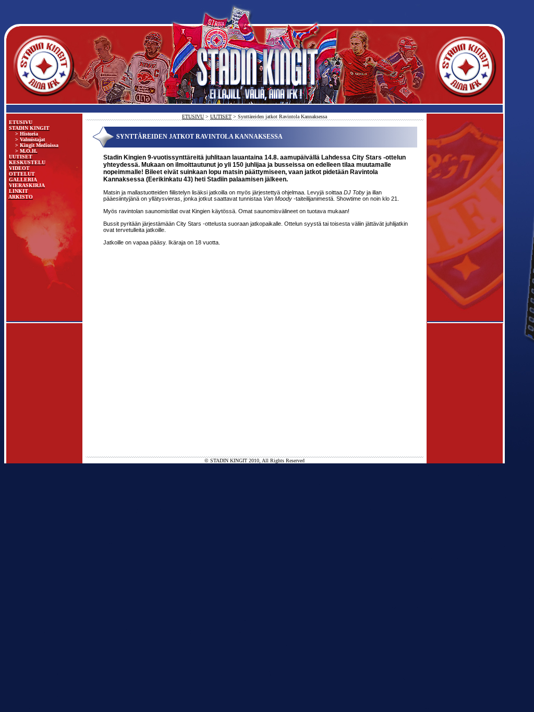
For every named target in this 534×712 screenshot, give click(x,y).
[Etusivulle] (254, 111)
